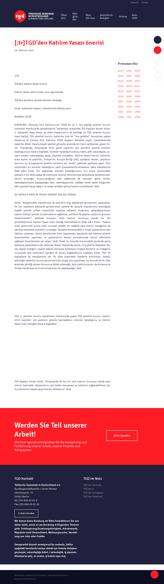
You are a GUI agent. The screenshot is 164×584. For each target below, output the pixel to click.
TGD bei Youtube (92, 485)
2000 (129, 111)
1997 (129, 117)
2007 (121, 101)
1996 (137, 117)
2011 (137, 91)
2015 (129, 86)
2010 (121, 96)
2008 (137, 96)
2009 (129, 96)
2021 (129, 75)
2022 (121, 75)
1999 (137, 111)
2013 (121, 91)
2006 (129, 101)
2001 (121, 111)
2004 (121, 106)
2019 (121, 81)
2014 (137, 86)
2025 (121, 70)
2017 (137, 81)
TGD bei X (88, 488)
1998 (121, 117)
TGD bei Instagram (93, 492)
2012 (129, 91)
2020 (137, 75)
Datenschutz (30, 579)
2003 (129, 106)
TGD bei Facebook (92, 496)
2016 (121, 86)
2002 (137, 106)
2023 (137, 70)
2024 (129, 70)
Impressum (18, 579)
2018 (129, 81)
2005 (137, 101)
